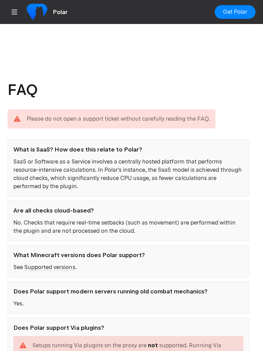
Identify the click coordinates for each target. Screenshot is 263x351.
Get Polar (235, 12)
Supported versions (49, 267)
